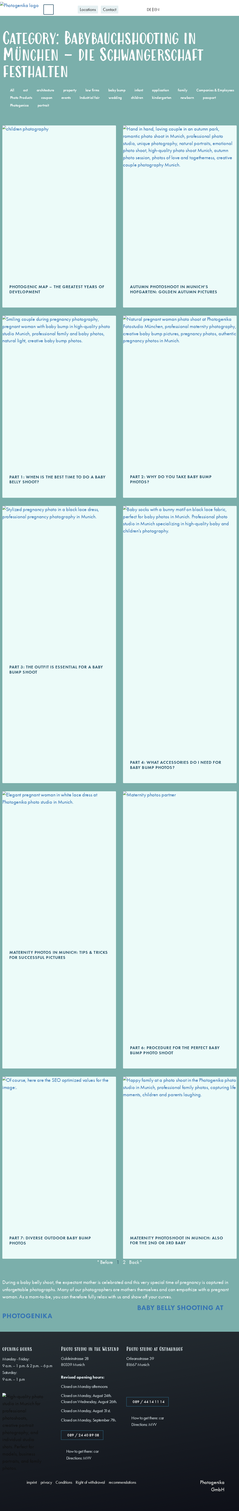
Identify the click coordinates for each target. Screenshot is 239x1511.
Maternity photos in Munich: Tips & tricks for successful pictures (58, 955)
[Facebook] (173, 1484)
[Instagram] (173, 1498)
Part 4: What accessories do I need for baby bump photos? (175, 765)
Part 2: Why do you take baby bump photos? (171, 479)
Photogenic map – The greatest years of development (56, 289)
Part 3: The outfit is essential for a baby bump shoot (56, 669)
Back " (135, 1262)
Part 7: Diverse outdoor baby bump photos (50, 1240)
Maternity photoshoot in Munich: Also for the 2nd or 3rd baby (176, 1240)
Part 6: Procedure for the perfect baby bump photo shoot (175, 1050)
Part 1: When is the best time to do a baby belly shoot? (57, 479)
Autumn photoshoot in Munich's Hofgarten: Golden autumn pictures (173, 289)
